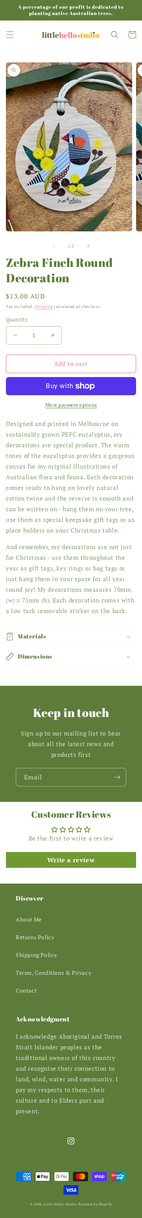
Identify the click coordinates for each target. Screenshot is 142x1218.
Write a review (71, 860)
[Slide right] (88, 246)
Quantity (17, 319)
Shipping (44, 306)
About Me (29, 919)
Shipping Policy (36, 955)
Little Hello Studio (60, 1204)
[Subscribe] (117, 777)
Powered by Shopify (95, 1204)
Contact (26, 990)
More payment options (71, 405)
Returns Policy (35, 937)
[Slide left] (53, 246)
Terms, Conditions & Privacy (53, 972)
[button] (10, 34)
